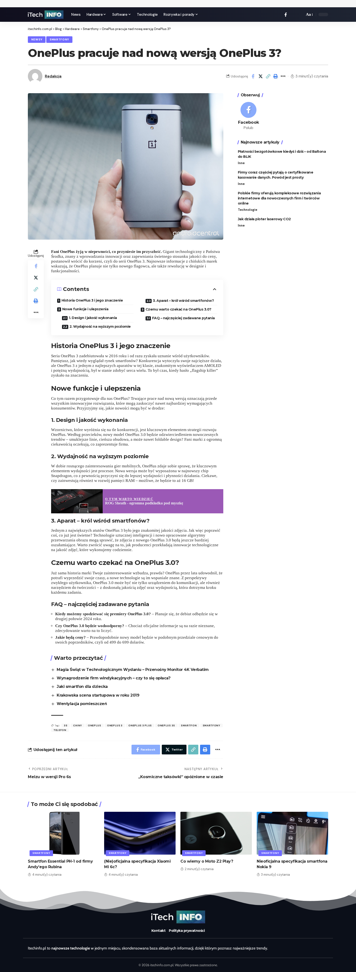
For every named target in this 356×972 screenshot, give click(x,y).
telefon (60, 730)
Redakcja (53, 76)
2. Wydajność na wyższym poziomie (100, 326)
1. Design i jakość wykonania (93, 318)
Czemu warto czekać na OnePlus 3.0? (178, 309)
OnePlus (94, 725)
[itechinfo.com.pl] (45, 14)
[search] (299, 14)
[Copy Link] (268, 76)
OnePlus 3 (115, 725)
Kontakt (158, 930)
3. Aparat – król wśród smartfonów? (183, 300)
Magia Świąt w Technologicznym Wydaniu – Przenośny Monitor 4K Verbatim (133, 669)
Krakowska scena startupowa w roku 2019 (98, 695)
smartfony (211, 725)
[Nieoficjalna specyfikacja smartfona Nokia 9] (292, 833)
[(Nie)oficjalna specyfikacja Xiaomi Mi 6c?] (140, 833)
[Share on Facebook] (253, 76)
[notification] (293, 14)
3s (65, 725)
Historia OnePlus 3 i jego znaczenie (92, 300)
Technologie (247, 210)
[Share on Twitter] (260, 76)
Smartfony (59, 39)
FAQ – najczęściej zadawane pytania (183, 318)
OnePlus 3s (166, 725)
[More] (283, 76)
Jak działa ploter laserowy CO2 (264, 219)
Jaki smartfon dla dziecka (82, 686)
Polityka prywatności (187, 930)
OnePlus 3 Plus (140, 725)
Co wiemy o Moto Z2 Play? (206, 861)
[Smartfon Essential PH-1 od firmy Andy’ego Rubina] (63, 833)
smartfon (189, 725)
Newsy (36, 39)
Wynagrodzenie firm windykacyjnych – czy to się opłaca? (113, 678)
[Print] (275, 76)
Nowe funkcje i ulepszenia (85, 309)
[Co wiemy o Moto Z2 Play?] (216, 833)
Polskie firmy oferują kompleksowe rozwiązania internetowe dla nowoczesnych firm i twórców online (279, 198)
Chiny (77, 725)
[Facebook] (285, 15)
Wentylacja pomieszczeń (82, 703)
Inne (241, 163)
